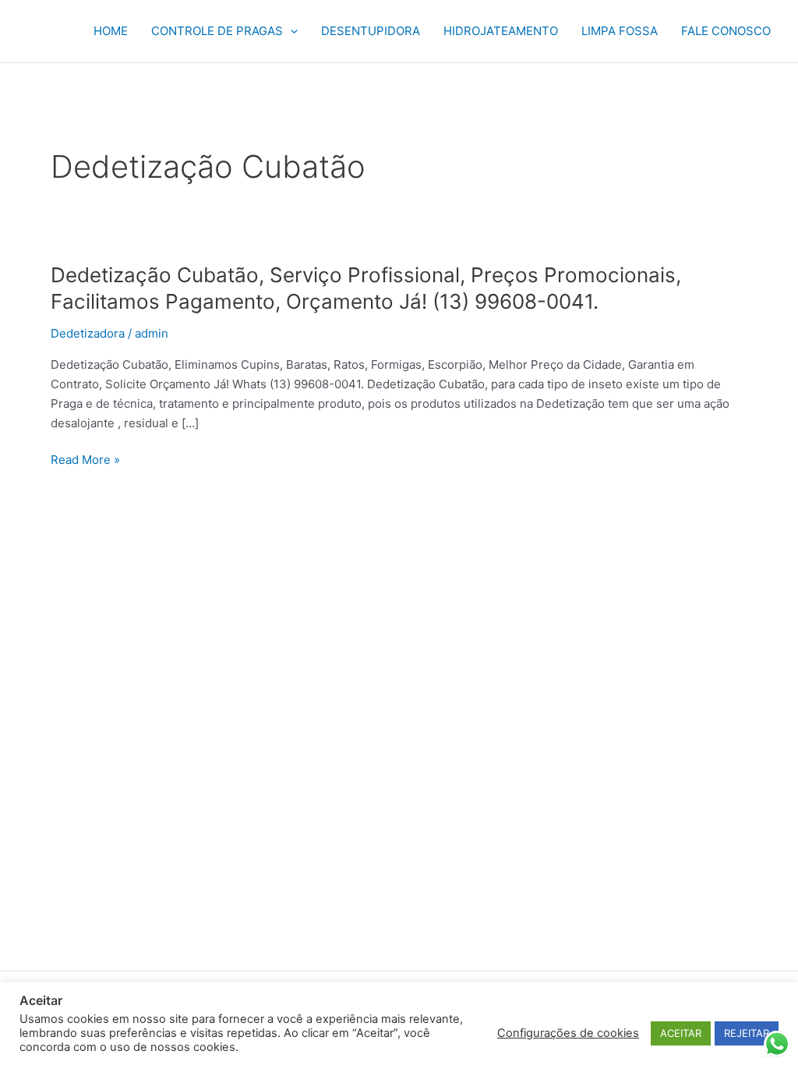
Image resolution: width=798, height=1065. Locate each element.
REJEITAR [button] (746, 1033)
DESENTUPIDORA (370, 30)
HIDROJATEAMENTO (500, 30)
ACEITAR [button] (680, 1033)
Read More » (85, 460)
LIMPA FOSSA (619, 30)
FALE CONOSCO (726, 30)
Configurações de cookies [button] (568, 1033)
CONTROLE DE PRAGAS (217, 30)
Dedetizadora (88, 333)
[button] (290, 31)
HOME (111, 30)
